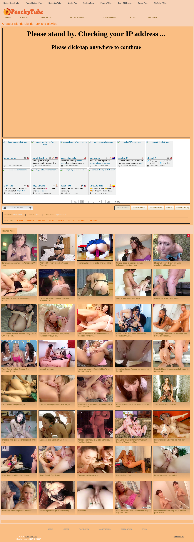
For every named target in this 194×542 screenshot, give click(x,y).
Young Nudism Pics (34, 3)
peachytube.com (31, 536)
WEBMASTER (179, 536)
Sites (132, 17)
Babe (51, 220)
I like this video (4, 208)
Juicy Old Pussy (125, 3)
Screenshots (156, 208)
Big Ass (41, 220)
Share (169, 208)
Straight (19, 220)
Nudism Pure (88, 3)
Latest (24, 17)
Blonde (71, 220)
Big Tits (61, 220)
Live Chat (152, 17)
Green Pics (142, 3)
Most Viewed (77, 17)
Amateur (30, 220)
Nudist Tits (72, 3)
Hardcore (93, 220)
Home (8, 17)
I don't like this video (30, 208)
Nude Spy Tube (54, 3)
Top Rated (46, 17)
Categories (110, 17)
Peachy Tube (106, 3)
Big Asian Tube (160, 3)
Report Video (139, 208)
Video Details (122, 208)
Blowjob (81, 220)
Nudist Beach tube (11, 3)
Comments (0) (182, 208)
